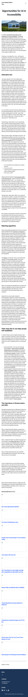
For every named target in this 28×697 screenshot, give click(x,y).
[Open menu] (25, 3)
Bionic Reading (17, 398)
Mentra (5, 258)
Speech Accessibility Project (10, 370)
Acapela (13, 353)
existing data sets (14, 441)
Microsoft (9, 353)
